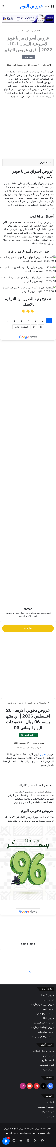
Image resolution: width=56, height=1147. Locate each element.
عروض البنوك (48, 1069)
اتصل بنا (50, 1102)
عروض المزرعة (12, 1133)
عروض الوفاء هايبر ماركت (42, 1027)
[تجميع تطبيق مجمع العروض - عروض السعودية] (28, 18)
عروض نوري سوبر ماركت (42, 1004)
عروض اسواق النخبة (45, 1013)
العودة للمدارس (47, 1065)
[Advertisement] (28, 130)
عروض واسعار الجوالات (43, 1051)
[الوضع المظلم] (3, 7)
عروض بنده (47, 1128)
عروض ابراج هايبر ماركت (43, 1036)
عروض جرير (48, 1056)
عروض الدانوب (18, 1128)
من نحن (50, 1116)
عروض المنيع (48, 1009)
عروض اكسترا (47, 995)
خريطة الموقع (48, 1111)
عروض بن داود (39, 1133)
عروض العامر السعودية (44, 1023)
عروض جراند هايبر (46, 1032)
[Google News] (28, 337)
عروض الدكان (48, 1018)
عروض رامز (48, 1000)
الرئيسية (35, 30)
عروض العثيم (25, 1133)
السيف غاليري (48, 1060)
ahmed (46, 65)
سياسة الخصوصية (46, 1107)
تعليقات (28, 628)
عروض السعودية (22, 30)
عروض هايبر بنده (34, 1128)
